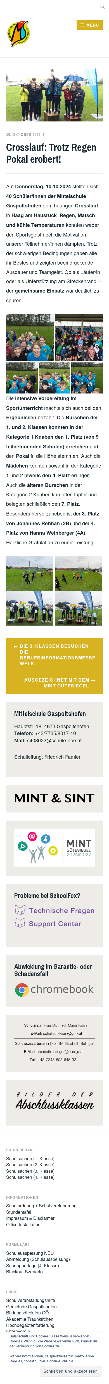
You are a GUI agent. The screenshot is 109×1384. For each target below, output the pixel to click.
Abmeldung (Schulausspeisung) (38, 1259)
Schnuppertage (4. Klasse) (32, 1265)
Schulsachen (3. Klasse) (30, 1171)
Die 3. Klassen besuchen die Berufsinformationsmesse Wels (58, 654)
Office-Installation (23, 1224)
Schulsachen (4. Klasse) (30, 1177)
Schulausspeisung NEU (30, 1253)
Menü (92, 25)
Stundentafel (18, 1212)
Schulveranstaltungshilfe (30, 1300)
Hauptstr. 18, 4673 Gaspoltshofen (51, 726)
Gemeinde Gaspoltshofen (31, 1306)
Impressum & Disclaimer (30, 1218)
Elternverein (18, 1331)
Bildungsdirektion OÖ (27, 1312)
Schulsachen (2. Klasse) (30, 1164)
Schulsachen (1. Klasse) (30, 1158)
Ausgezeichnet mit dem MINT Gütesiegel (56, 683)
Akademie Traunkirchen (29, 1319)
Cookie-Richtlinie (60, 1360)
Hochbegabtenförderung (30, 1325)
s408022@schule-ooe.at (54, 740)
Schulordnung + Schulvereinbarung (41, 1205)
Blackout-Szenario (24, 1271)
